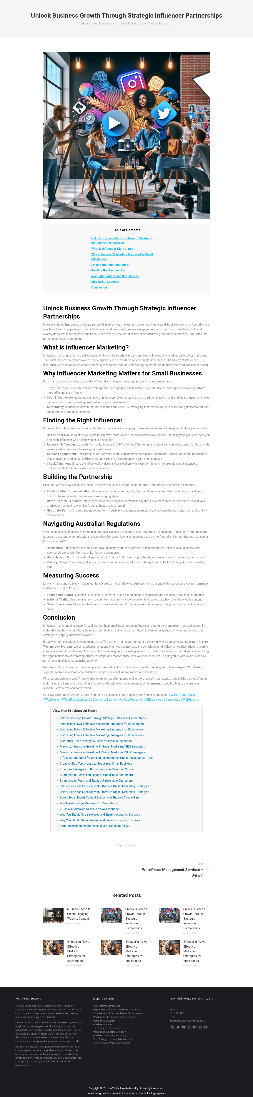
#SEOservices (153, 699)
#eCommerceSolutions (104, 699)
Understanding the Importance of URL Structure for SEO (96, 826)
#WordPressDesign (182, 695)
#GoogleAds (172, 699)
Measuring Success (105, 281)
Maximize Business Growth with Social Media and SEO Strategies (102, 746)
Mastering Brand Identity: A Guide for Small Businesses (96, 741)
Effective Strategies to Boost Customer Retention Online (96, 769)
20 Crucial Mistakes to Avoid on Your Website (89, 809)
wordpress (129, 845)
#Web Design (94, 1093)
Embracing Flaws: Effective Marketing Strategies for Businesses (102, 724)
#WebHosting (190, 699)
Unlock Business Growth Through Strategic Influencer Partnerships (103, 718)
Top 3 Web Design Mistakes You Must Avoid (89, 803)
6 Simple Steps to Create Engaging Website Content (79, 913)
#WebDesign (51, 699)
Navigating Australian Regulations (115, 276)
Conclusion (99, 287)
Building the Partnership (108, 270)
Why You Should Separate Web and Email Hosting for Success (100, 814)
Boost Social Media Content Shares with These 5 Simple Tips (99, 797)
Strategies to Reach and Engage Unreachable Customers (96, 775)
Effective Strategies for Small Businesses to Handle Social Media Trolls (106, 758)
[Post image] (53, 915)
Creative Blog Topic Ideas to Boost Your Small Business (96, 763)
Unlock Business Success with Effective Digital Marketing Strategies (104, 786)
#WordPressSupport (75, 699)
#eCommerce (110, 1093)
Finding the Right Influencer (110, 265)
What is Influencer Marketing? (112, 248)
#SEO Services (126, 1093)
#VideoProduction (131, 699)
